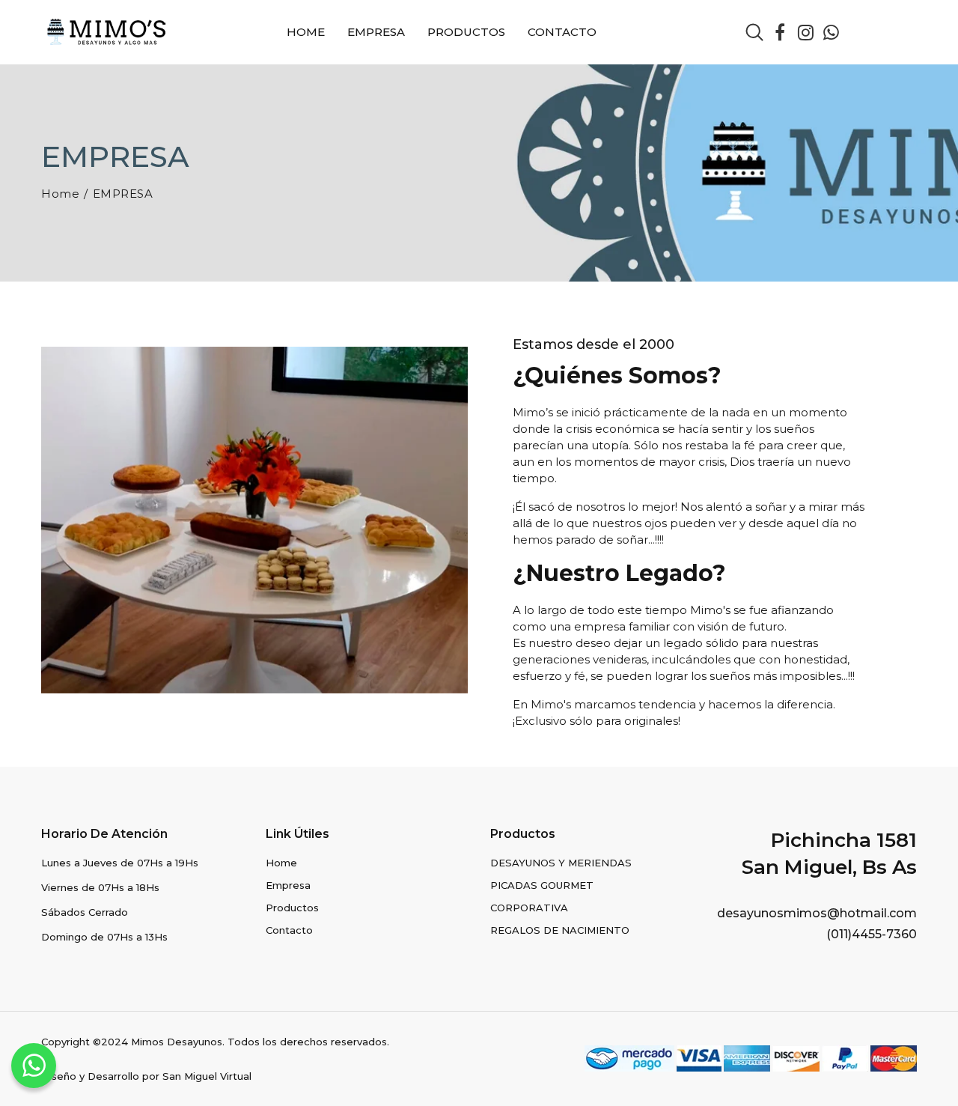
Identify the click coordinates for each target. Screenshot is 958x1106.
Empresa (376, 32)
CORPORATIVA (529, 908)
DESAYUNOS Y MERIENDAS (561, 863)
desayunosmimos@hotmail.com (817, 913)
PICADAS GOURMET (542, 885)
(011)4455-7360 (871, 934)
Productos (466, 32)
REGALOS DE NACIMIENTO (559, 930)
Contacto (562, 32)
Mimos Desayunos (176, 1042)
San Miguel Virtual (206, 1076)
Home (306, 32)
